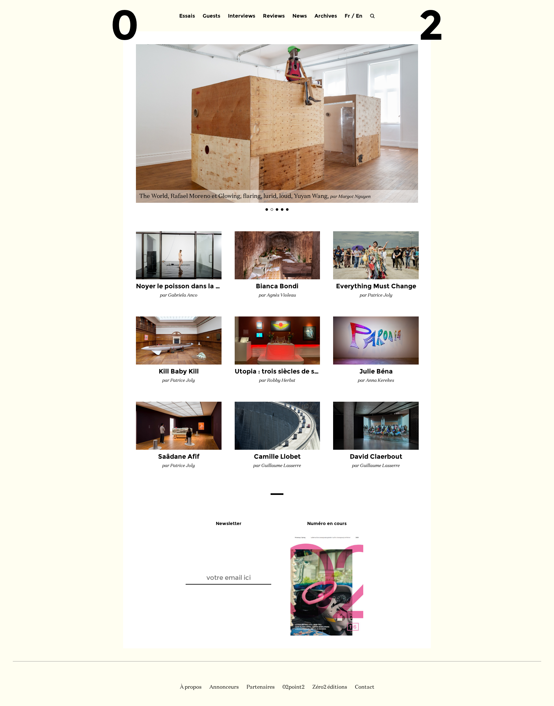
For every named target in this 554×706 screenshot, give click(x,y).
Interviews (241, 16)
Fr (347, 16)
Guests (211, 16)
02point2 (293, 687)
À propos (191, 687)
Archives (326, 16)
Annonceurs (224, 687)
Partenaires (261, 687)
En (359, 16)
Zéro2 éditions (329, 687)
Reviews (274, 16)
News (299, 16)
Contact (364, 687)
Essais (187, 16)
